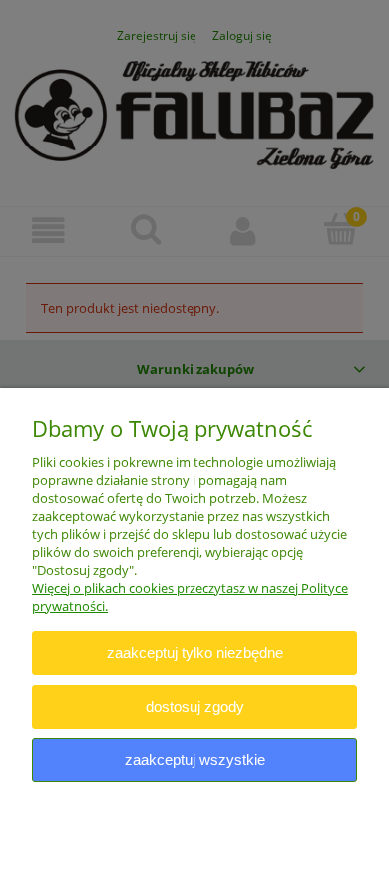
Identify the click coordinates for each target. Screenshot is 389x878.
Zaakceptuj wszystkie (195, 759)
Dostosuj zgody (195, 706)
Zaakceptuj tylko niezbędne (195, 652)
